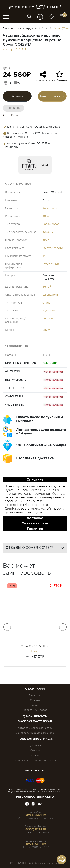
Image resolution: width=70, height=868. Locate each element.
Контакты (35, 705)
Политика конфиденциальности (35, 759)
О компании (35, 689)
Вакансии (35, 695)
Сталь (46, 303)
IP (43, 256)
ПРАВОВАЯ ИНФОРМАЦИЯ (35, 739)
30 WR (47, 216)
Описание (35, 479)
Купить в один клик (52, 96)
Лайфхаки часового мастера (35, 732)
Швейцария (50, 295)
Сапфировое (50, 224)
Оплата (35, 750)
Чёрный (47, 319)
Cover (44, 165)
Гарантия (35, 528)
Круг (45, 240)
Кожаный (48, 232)
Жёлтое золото (52, 248)
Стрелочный (50, 264)
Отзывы (35, 700)
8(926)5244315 (35, 843)
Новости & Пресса (35, 709)
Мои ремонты (36, 716)
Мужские (48, 311)
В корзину (17, 96)
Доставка (35, 518)
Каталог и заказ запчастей (35, 727)
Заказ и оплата (35, 523)
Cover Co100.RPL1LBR (35, 646)
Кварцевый (49, 208)
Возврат (35, 755)
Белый (46, 287)
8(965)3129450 (35, 814)
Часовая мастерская (35, 721)
